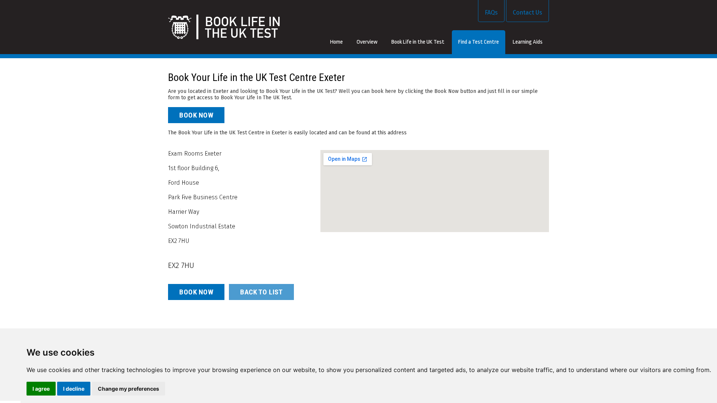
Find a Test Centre (478, 42)
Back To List (261, 292)
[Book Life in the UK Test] (224, 27)
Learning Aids (528, 42)
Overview (367, 42)
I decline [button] (73, 388)
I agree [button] (41, 388)
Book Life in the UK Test (417, 42)
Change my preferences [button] (128, 388)
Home (336, 42)
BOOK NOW (196, 115)
